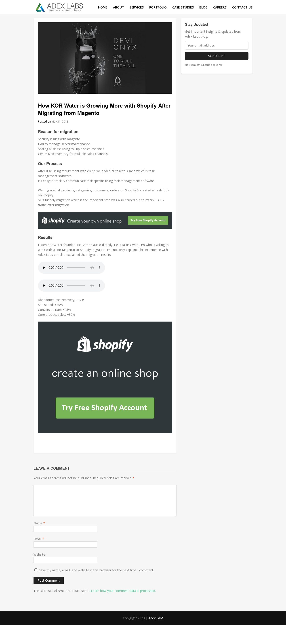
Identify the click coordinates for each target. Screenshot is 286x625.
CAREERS (220, 7)
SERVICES (137, 7)
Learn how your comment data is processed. (123, 591)
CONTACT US (242, 7)
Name (39, 523)
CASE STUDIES (183, 7)
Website (39, 554)
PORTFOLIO (158, 7)
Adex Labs (155, 618)
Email (39, 539)
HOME (102, 7)
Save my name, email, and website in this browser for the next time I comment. (96, 570)
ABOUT (118, 7)
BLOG (203, 7)
